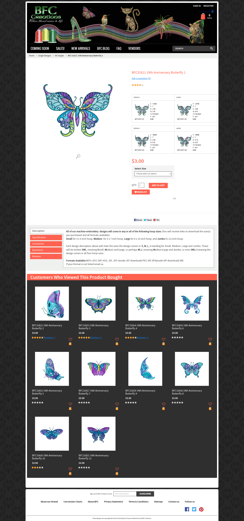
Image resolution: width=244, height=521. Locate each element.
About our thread (49, 501)
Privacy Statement (113, 501)
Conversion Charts (73, 501)
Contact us (173, 501)
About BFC (93, 501)
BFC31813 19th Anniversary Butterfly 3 (94, 327)
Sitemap (158, 501)
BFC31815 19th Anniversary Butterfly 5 (47, 392)
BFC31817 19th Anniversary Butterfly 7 (94, 392)
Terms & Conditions (138, 501)
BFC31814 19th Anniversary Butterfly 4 (140, 327)
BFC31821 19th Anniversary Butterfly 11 (94, 457)
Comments (38, 243)
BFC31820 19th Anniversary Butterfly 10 (47, 457)
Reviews (36, 256)
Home (31, 55)
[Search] (211, 48)
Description (38, 231)
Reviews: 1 (49, 337)
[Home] (51, 15)
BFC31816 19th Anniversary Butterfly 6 (187, 327)
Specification (39, 237)
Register (208, 6)
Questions (37, 250)
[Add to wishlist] (70, 339)
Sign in (197, 6)
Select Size (140, 168)
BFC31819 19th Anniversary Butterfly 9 (140, 392)
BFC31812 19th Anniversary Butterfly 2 (47, 327)
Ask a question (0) (141, 78)
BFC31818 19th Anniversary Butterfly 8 (187, 392)
